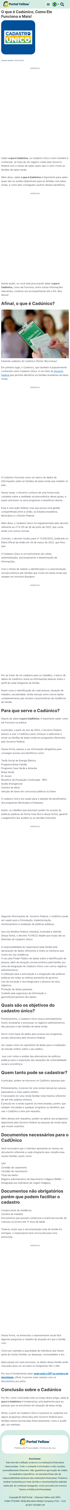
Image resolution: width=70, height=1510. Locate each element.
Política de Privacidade (26, 1448)
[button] (48, 4)
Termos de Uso (48, 1448)
